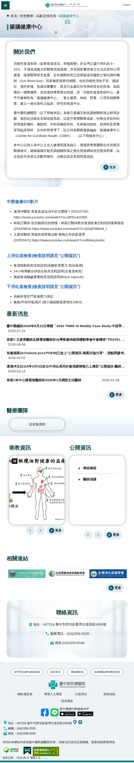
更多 (112, 167)
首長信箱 (109, 694)
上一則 (30, 530)
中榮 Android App (85, 713)
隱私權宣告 (77, 671)
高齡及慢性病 (46, 16)
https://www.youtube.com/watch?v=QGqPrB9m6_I (69, 229)
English (126, 5)
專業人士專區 (53, 694)
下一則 (40, 530)
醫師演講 (89, 479)
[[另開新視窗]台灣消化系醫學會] (108, 574)
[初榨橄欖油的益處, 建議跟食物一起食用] (36, 490)
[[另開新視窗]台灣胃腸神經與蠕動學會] (67, 574)
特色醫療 (26, 16)
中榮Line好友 (55, 712)
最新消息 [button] (17, 314)
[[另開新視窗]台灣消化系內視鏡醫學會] (27, 574)
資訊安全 (55, 671)
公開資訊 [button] (80, 448)
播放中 (74, 460)
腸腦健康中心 (69, 16)
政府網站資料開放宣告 (107, 671)
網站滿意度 (25, 694)
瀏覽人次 (35, 757)
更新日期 (8, 757)
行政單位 (81, 694)
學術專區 (89, 468)
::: (6, 11)
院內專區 (67, 701)
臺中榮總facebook (45, 712)
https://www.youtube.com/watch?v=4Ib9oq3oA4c (68, 240)
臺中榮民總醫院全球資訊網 (67, 5)
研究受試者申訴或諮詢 (27, 671)
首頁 (13, 16)
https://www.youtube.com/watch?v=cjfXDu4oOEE (50, 217)
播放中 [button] (14, 461)
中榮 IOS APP (67, 713)
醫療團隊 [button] (17, 411)
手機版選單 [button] (5, 5)
